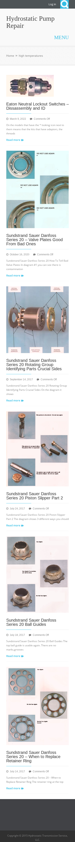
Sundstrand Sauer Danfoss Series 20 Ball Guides (31, 622)
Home (10, 55)
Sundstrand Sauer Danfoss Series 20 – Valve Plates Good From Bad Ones (34, 239)
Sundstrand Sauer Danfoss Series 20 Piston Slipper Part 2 (34, 495)
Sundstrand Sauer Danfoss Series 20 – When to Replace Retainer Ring (33, 756)
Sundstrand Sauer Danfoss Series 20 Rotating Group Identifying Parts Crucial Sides (34, 364)
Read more (13, 140)
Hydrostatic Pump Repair (30, 22)
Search (64, 4)
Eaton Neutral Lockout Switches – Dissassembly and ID (37, 106)
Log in (52, 4)
